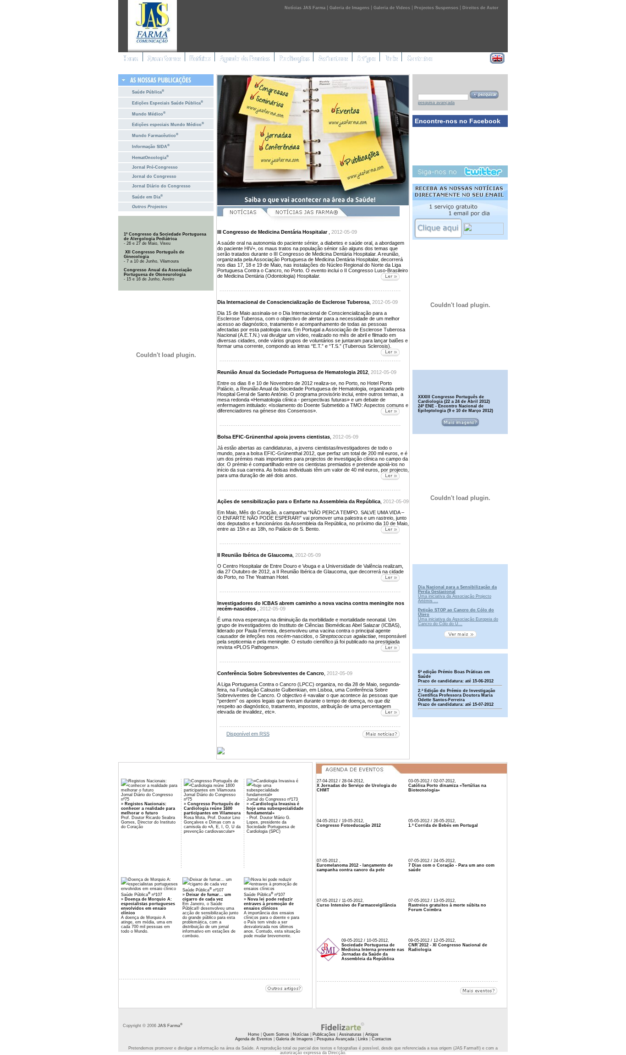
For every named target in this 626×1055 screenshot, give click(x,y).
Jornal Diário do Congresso (161, 186)
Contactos (381, 1039)
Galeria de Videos (391, 7)
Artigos (372, 1034)
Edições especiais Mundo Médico (168, 124)
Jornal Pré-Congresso (155, 167)
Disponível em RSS (247, 733)
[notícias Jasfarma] (333, 222)
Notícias (301, 1034)
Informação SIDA (151, 146)
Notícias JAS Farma (305, 7)
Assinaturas (350, 1034)
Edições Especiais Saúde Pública (167, 102)
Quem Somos (276, 1034)
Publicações (324, 1034)
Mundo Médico (148, 113)
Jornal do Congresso (154, 176)
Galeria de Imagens (349, 7)
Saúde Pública (148, 91)
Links (363, 1039)
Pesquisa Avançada (335, 1039)
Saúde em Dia (147, 196)
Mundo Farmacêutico (155, 135)
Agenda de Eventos (253, 1039)
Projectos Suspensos (436, 7)
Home (253, 1034)
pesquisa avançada (436, 102)
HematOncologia (150, 157)
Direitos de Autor (480, 7)
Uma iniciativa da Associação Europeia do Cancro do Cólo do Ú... (458, 621)
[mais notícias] (381, 735)
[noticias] (242, 222)
